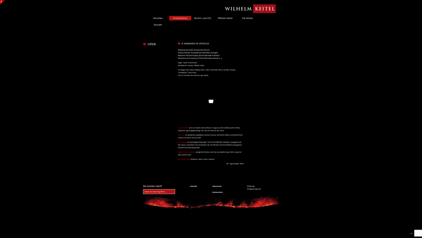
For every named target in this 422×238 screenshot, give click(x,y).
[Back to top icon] (411, 233)
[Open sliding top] (2, 2)
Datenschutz (217, 192)
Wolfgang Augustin (254, 189)
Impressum (217, 186)
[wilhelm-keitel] (248, 9)
